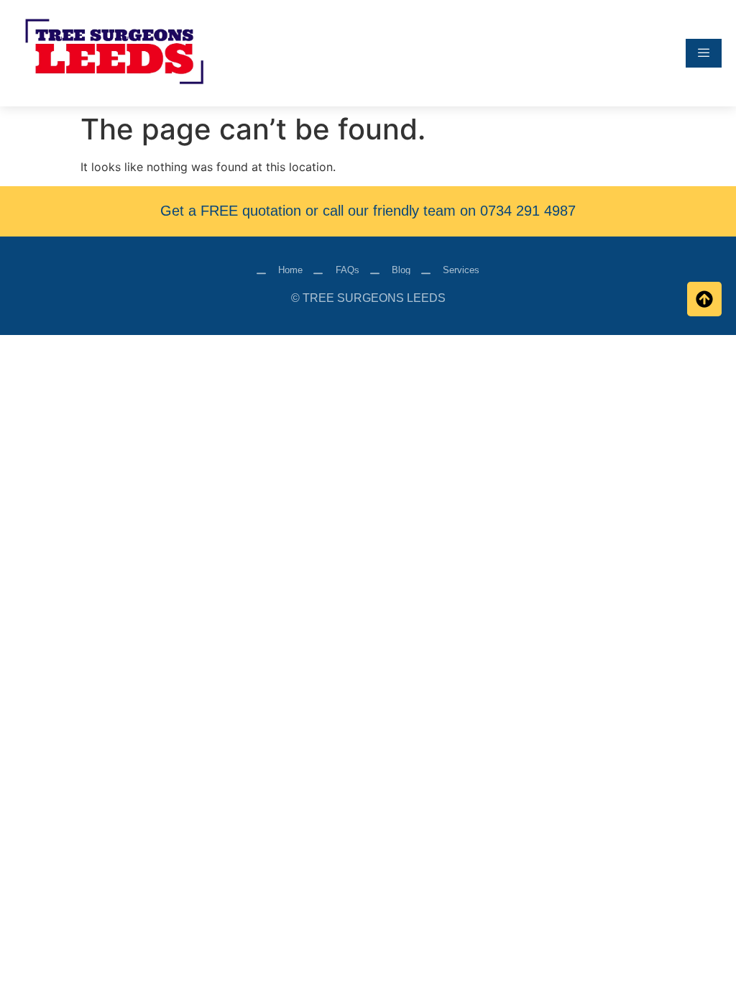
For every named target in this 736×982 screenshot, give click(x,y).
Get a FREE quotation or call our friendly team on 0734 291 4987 (368, 211)
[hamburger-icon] (704, 53)
